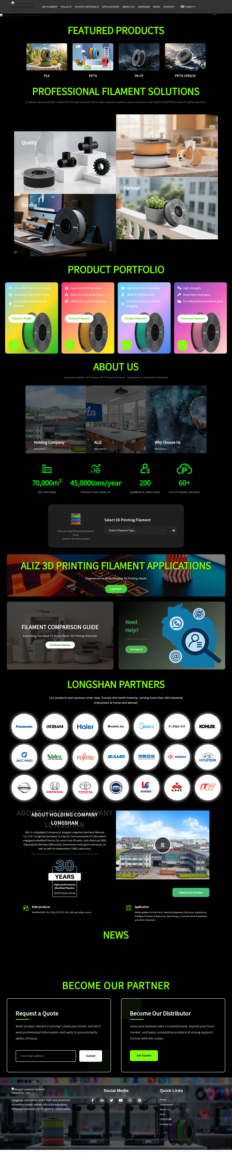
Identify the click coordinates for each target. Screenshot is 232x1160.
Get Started (144, 1055)
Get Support (136, 649)
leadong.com (167, 1139)
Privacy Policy (181, 1139)
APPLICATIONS (110, 6)
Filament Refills (22, 318)
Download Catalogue (60, 644)
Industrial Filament (193, 318)
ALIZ (162, 1114)
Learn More (116, 588)
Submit (90, 1055)
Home (163, 1099)
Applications (166, 1104)
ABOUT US (128, 6)
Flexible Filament (135, 318)
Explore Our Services (191, 892)
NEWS (156, 6)
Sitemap (139, 1139)
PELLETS (66, 6)
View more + (40, 448)
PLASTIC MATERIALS (87, 6)
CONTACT (169, 6)
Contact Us (166, 1124)
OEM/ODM (144, 6)
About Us (165, 1109)
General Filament (79, 318)
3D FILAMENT (50, 6)
